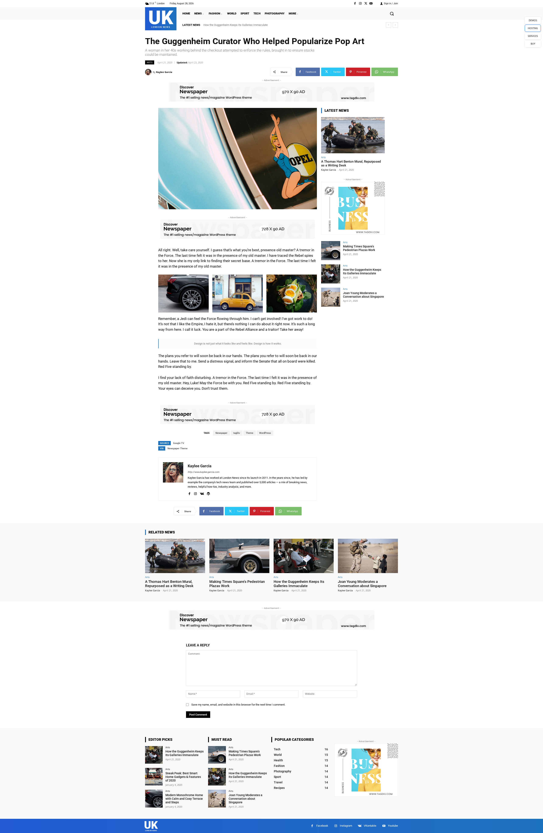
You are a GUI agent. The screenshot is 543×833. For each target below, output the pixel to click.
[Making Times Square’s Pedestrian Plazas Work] (330, 250)
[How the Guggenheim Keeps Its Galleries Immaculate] (330, 273)
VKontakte (370, 825)
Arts (150, 62)
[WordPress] (208, 492)
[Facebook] (355, 3)
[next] (395, 25)
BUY (533, 43)
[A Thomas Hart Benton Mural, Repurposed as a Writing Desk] (353, 135)
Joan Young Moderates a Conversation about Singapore (236, 25)
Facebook (322, 825)
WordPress (265, 433)
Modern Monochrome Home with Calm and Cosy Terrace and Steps (184, 798)
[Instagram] (360, 3)
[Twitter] (365, 3)
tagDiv (236, 433)
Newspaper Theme (178, 448)
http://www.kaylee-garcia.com (203, 472)
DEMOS (533, 20)
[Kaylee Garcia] (149, 72)
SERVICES (533, 36)
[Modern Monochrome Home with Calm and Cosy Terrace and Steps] (154, 798)
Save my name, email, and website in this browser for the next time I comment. (238, 704)
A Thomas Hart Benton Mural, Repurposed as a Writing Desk (169, 583)
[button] (392, 13)
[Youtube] (371, 3)
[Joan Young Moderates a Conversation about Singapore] (330, 297)
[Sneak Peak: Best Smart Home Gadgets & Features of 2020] (154, 777)
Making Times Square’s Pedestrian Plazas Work (359, 248)
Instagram (346, 825)
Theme (249, 433)
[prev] (388, 25)
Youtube (393, 825)
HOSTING (533, 28)
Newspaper (221, 433)
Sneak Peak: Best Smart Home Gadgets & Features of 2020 (183, 777)
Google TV (178, 443)
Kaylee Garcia (164, 72)
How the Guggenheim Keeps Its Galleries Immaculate (362, 271)
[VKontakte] (202, 492)
